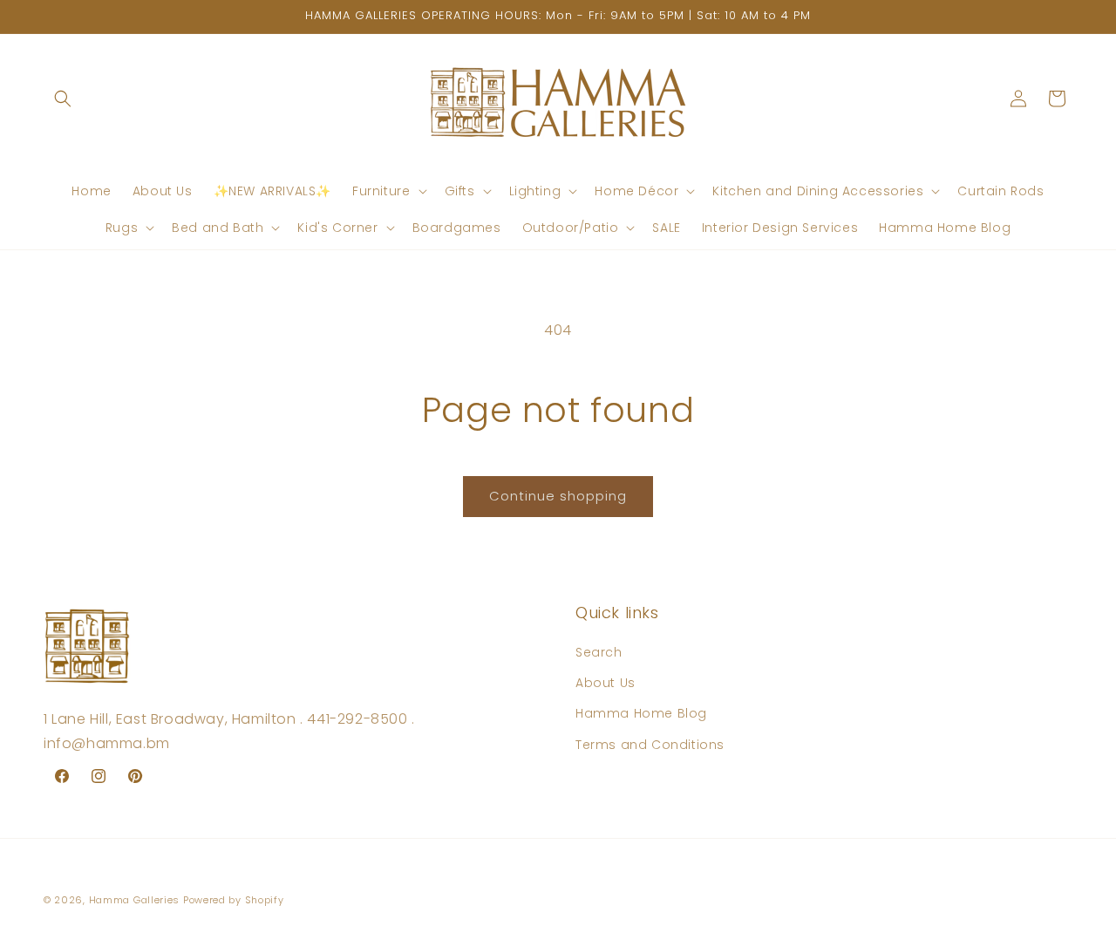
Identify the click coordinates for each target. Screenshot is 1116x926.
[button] (63, 98)
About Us (605, 683)
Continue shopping (558, 496)
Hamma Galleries (134, 900)
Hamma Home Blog (641, 714)
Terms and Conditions (650, 744)
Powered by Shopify (233, 900)
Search (599, 652)
